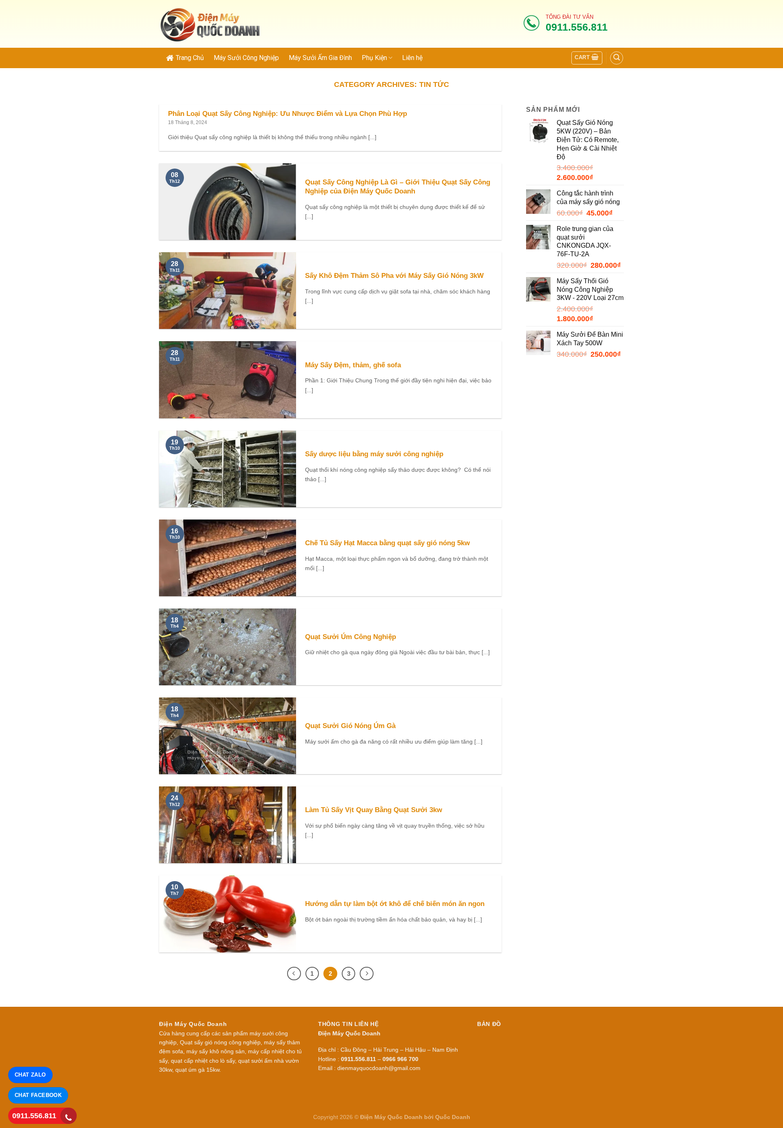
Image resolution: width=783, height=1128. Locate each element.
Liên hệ (412, 58)
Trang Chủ (190, 58)
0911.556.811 (34, 1116)
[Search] (616, 57)
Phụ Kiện (374, 58)
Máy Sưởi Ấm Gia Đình (320, 58)
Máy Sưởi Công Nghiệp (246, 58)
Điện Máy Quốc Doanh (391, 1117)
